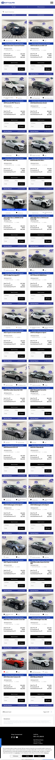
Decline (27, 756)
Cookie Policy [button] (17, 752)
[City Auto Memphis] (9, 3)
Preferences (15, 756)
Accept (39, 756)
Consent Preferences (0, 743)
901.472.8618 (22, 73)
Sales (14, 6)
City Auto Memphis (8, 74)
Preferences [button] (46, 752)
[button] (25, 28)
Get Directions (42, 6)
